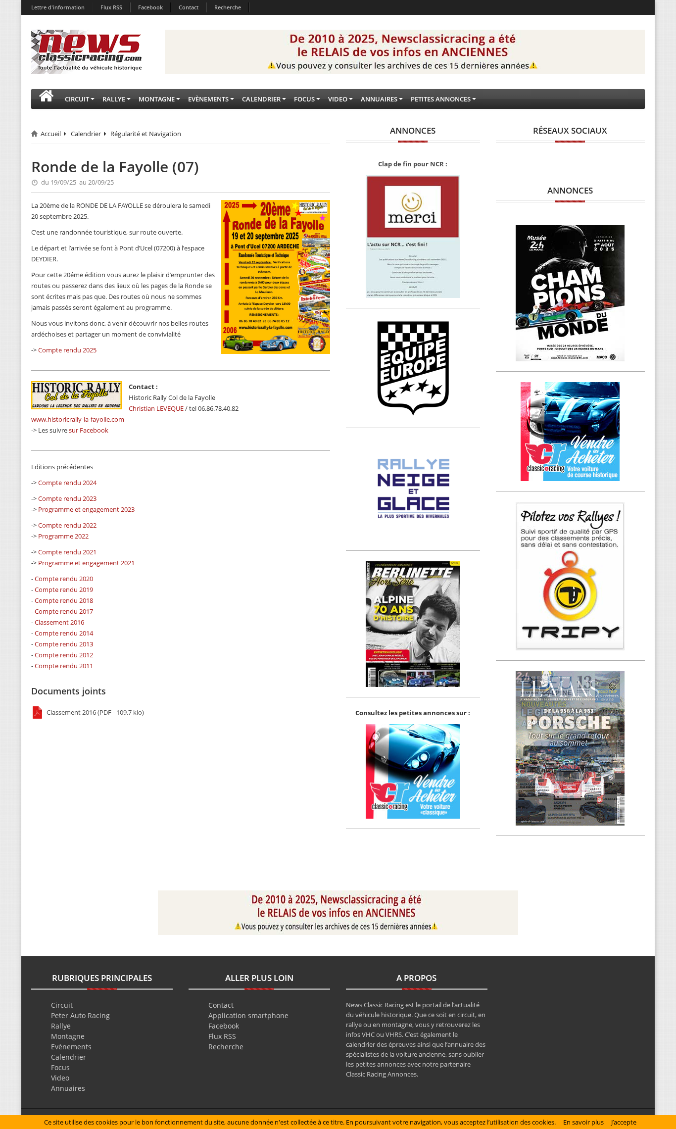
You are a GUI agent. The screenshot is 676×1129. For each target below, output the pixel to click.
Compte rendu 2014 (64, 633)
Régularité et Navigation (145, 133)
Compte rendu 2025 (67, 349)
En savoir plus (583, 1122)
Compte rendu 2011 (64, 665)
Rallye (61, 1026)
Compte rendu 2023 (67, 498)
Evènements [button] (208, 99)
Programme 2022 (63, 536)
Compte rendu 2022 (67, 525)
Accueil (51, 133)
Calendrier (86, 133)
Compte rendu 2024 (67, 482)
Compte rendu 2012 (64, 654)
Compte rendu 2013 (64, 643)
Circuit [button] (77, 99)
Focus (60, 1067)
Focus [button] (304, 99)
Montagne (68, 1036)
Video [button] (337, 99)
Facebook (150, 7)
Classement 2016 (59, 622)
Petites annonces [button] (441, 99)
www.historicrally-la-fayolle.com (77, 419)
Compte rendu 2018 (64, 600)
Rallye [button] (113, 99)
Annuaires (68, 1088)
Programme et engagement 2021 (86, 562)
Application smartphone (248, 1015)
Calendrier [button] (261, 99)
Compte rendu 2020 (64, 578)
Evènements (71, 1046)
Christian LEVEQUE (156, 408)
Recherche (227, 7)
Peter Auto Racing (80, 1015)
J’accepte (623, 1122)
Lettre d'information (58, 7)
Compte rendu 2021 (67, 551)
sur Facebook (88, 430)
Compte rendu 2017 (64, 611)
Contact (188, 7)
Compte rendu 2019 (64, 589)
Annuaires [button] (379, 99)
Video (60, 1077)
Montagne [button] (157, 99)
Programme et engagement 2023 (86, 509)
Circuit (62, 1005)
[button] (46, 99)
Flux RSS (111, 7)
